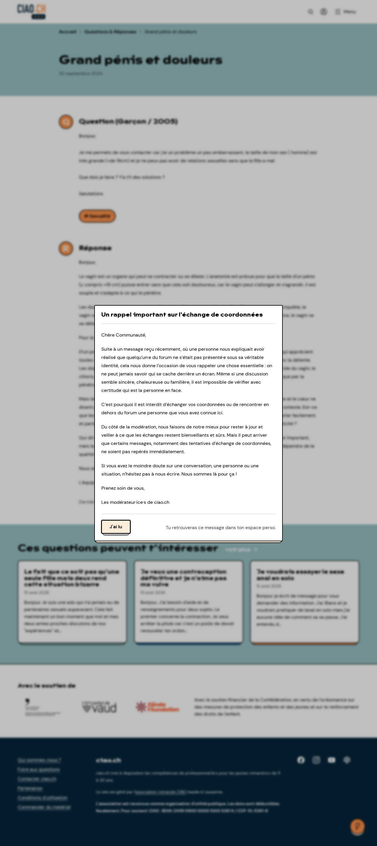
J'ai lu (116, 526)
